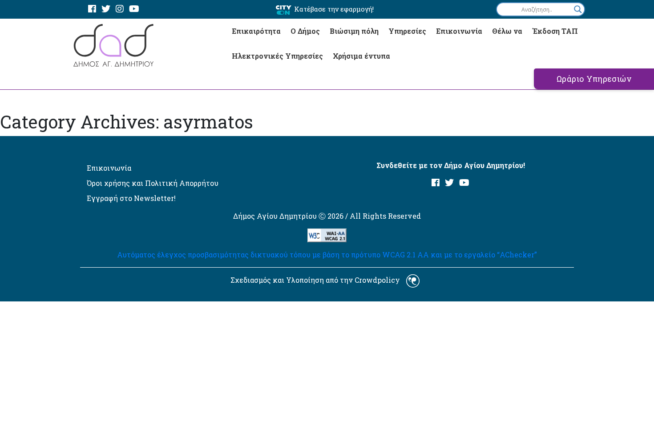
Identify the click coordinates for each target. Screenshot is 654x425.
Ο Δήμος (305, 31)
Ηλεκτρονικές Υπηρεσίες (277, 55)
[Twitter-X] (105, 9)
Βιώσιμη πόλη (354, 31)
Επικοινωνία (459, 31)
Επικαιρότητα (256, 31)
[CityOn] (283, 9)
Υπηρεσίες (407, 31)
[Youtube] (134, 9)
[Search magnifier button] (578, 9)
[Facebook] (92, 9)
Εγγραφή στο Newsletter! (131, 198)
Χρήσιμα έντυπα (361, 55)
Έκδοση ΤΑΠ (555, 31)
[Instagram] (120, 9)
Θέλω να (507, 31)
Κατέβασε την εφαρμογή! (334, 8)
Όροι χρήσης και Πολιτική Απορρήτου (152, 183)
